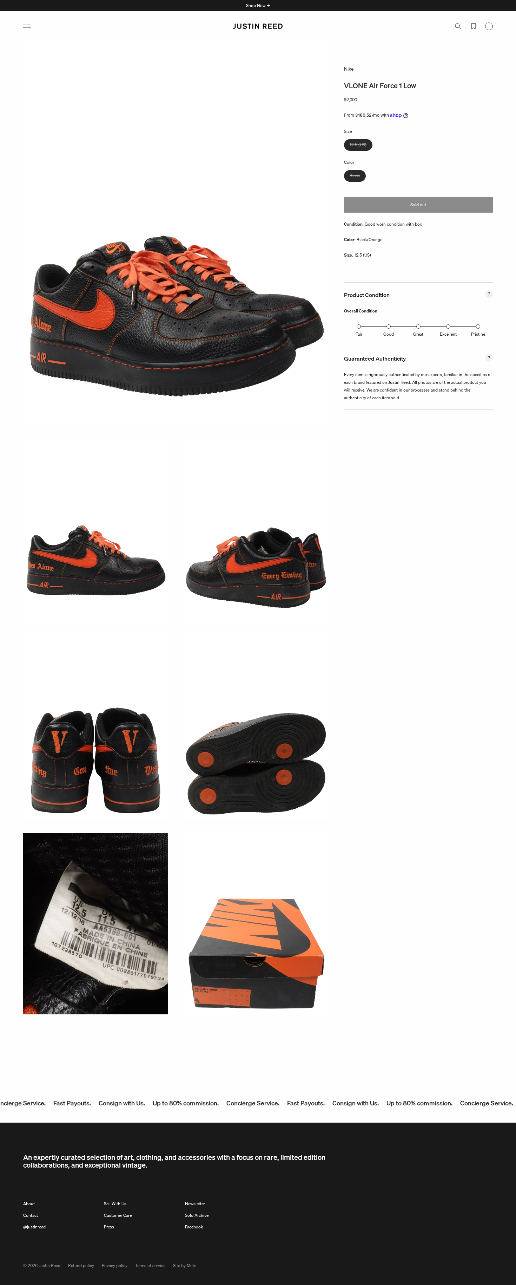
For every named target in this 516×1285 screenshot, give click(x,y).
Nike (349, 69)
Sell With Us (115, 1203)
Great (418, 334)
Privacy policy (114, 1265)
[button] (27, 26)
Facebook (194, 1226)
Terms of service (150, 1265)
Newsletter (195, 1203)
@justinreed (34, 1226)
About (29, 1203)
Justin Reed (49, 1265)
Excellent (448, 334)
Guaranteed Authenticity (375, 358)
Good (388, 334)
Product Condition (367, 294)
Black (358, 176)
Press (109, 1226)
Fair (359, 334)
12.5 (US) (361, 145)
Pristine (478, 334)
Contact (30, 1215)
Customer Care (118, 1215)
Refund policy (81, 1265)
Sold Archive (197, 1215)
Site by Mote (184, 1265)
